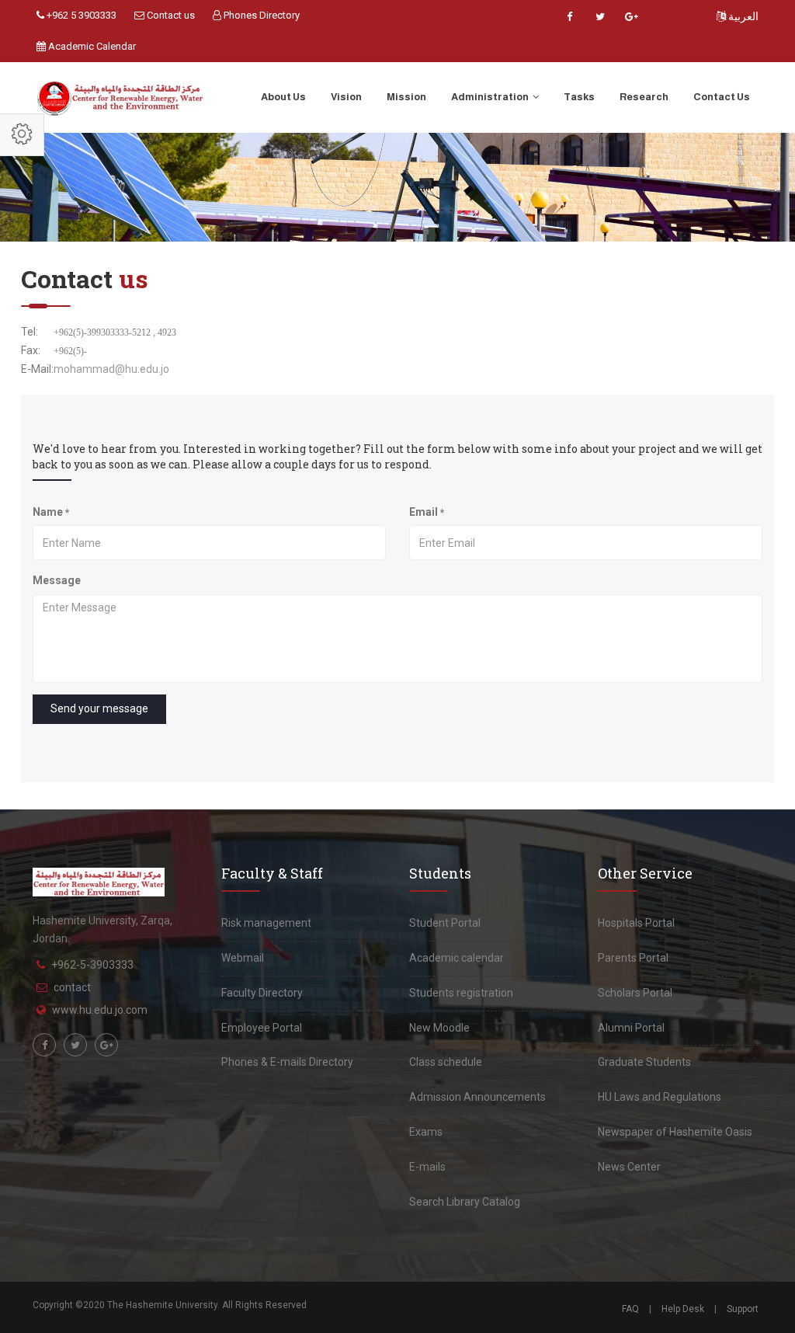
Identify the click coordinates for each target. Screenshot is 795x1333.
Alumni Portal (631, 1028)
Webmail (242, 958)
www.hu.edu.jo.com (100, 1010)
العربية (742, 16)
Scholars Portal (635, 993)
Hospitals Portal (636, 923)
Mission (406, 97)
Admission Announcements (477, 1097)
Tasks (579, 97)
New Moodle (439, 1028)
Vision (346, 97)
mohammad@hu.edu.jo (111, 369)
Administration (490, 97)
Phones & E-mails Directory (287, 1062)
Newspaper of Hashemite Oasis (675, 1132)
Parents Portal (633, 958)
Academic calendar (456, 958)
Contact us (169, 15)
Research (644, 97)
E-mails (427, 1167)
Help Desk (682, 1308)
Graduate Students (644, 1062)
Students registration (461, 993)
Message (57, 580)
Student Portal (445, 923)
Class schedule (445, 1062)
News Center (629, 1167)
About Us (283, 97)
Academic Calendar (91, 46)
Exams (426, 1132)
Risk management (266, 923)
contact (72, 987)
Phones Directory (260, 15)
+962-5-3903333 (92, 965)
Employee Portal (261, 1028)
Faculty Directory (262, 993)
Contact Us (721, 97)
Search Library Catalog (464, 1202)
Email (426, 512)
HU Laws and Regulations (659, 1097)
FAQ (630, 1308)
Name (51, 512)
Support (743, 1308)
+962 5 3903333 (80, 15)
